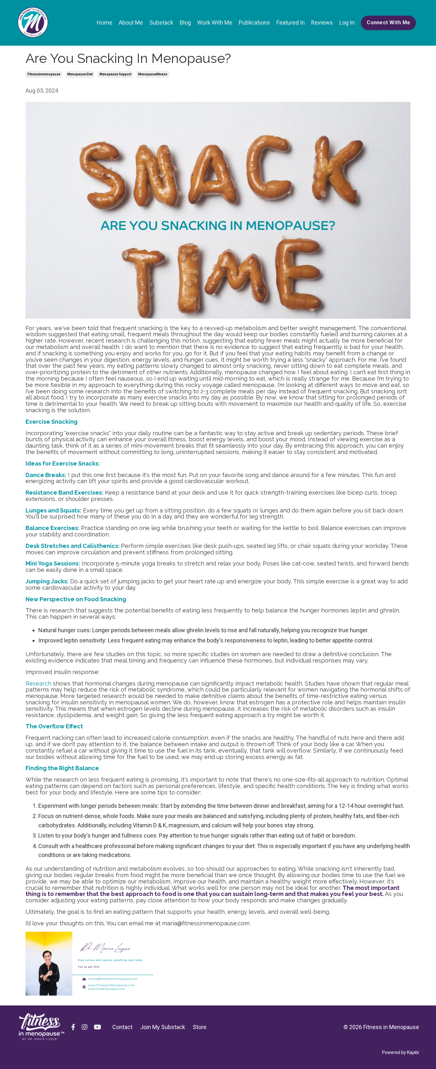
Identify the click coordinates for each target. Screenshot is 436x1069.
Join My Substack (162, 1027)
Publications (254, 22)
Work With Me (214, 22)
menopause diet (80, 74)
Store (200, 1027)
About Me (131, 22)
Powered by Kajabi (400, 1052)
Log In (347, 22)
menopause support (115, 74)
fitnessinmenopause (43, 74)
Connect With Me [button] (388, 22)
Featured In (290, 22)
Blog (185, 22)
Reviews (322, 22)
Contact (122, 1027)
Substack (161, 22)
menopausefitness (152, 74)
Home (104, 22)
